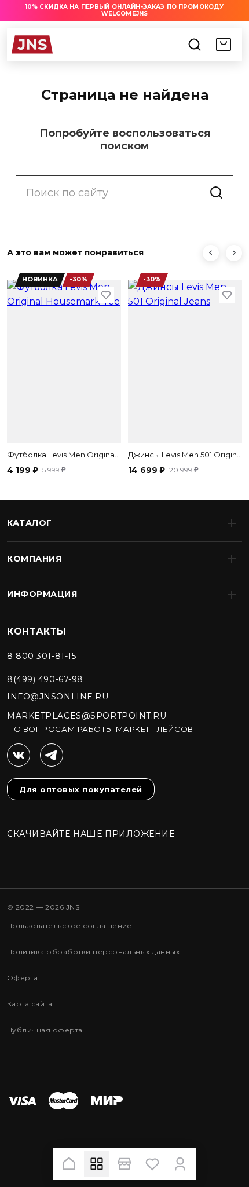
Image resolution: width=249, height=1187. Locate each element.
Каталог (29, 523)
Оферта (22, 977)
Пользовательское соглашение (69, 925)
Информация (42, 594)
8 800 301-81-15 (41, 656)
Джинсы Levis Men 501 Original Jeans (185, 454)
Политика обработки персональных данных (93, 951)
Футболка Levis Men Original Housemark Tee (64, 454)
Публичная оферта (45, 1029)
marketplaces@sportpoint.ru (87, 715)
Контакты (37, 631)
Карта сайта (29, 1003)
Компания (34, 559)
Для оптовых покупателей (80, 789)
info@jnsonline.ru (58, 696)
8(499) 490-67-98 (45, 679)
